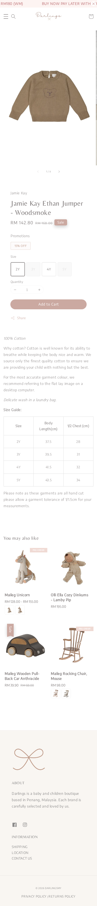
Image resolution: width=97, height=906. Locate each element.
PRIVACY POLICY (34, 896)
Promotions (20, 236)
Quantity (17, 282)
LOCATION (20, 853)
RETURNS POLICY (62, 896)
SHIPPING (20, 847)
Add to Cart (48, 304)
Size (13, 256)
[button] (6, 16)
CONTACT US (22, 858)
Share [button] (21, 318)
